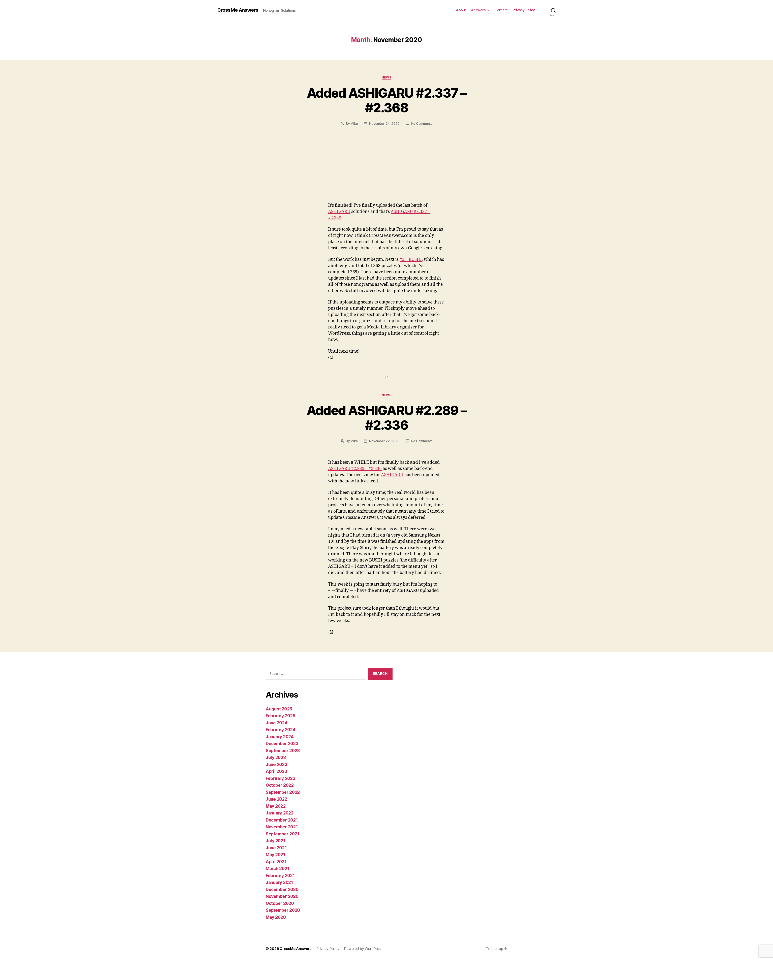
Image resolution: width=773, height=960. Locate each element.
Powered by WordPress (363, 949)
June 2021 (276, 847)
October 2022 (280, 785)
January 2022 (279, 812)
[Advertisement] (386, 156)
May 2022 (276, 806)
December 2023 (282, 743)
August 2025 (279, 708)
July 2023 (276, 757)
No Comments (421, 124)
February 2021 (280, 875)
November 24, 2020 (384, 124)
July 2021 (275, 840)
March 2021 (277, 868)
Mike (354, 124)
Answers (478, 10)
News (386, 77)
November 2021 (282, 826)
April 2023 (276, 771)
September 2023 (283, 750)
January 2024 (280, 736)
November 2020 (282, 896)
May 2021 (275, 854)
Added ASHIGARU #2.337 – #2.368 (386, 100)
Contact (501, 10)
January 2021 (279, 882)
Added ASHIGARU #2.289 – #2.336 (387, 418)
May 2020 (276, 917)
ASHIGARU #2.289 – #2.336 (355, 468)
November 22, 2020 (384, 441)
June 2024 (276, 722)
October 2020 (280, 903)
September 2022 (283, 792)
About (461, 10)
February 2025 (280, 715)
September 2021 (282, 833)
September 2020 (283, 910)
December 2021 (282, 820)
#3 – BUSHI (411, 259)
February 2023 (280, 778)
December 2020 (282, 889)
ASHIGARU (339, 211)
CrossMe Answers (237, 10)
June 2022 (276, 799)
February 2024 (281, 729)
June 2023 (276, 764)
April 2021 (276, 861)
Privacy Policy (524, 10)
